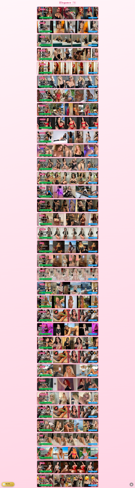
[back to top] (131, 484)
